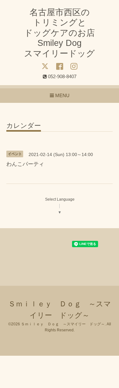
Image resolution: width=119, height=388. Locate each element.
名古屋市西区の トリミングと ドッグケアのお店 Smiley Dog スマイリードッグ (59, 33)
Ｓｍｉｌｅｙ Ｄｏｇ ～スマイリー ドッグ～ (63, 324)
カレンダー (23, 125)
